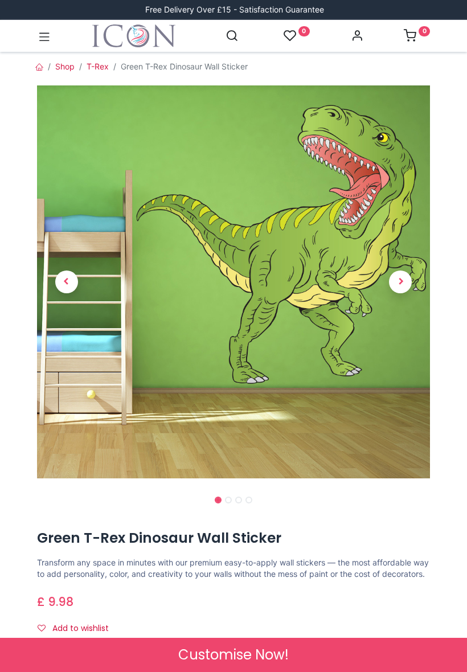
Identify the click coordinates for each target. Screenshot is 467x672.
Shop (65, 66)
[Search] (232, 37)
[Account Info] (357, 37)
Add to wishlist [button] (79, 628)
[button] (66, 282)
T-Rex (98, 66)
